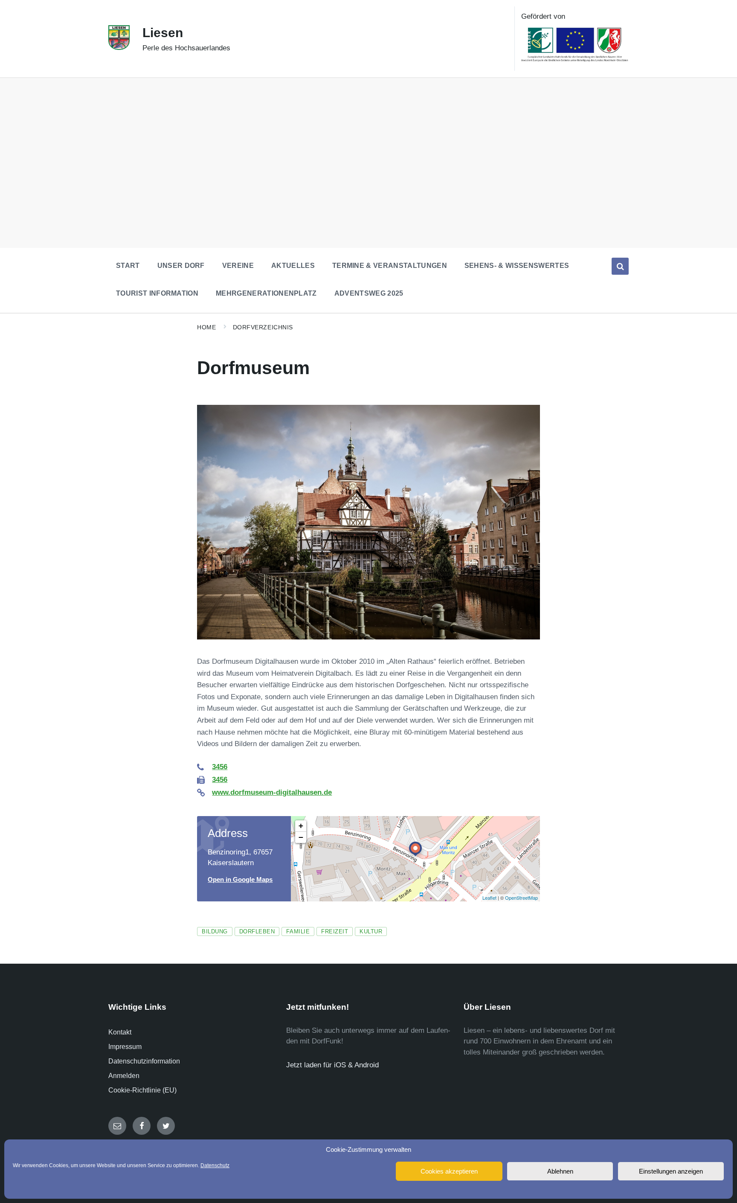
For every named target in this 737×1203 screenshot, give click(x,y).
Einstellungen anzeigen (671, 1171)
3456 (219, 767)
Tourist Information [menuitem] (157, 293)
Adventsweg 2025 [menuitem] (368, 293)
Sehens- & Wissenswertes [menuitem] (516, 265)
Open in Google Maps (240, 879)
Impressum (125, 1046)
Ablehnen (560, 1171)
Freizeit (334, 931)
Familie (298, 931)
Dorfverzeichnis (263, 327)
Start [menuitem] (128, 265)
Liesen (162, 33)
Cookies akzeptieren (449, 1171)
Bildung (215, 931)
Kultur (371, 931)
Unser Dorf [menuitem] (181, 265)
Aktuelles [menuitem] (293, 265)
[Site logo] (119, 48)
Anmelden (123, 1075)
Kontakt (119, 1032)
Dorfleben (257, 931)
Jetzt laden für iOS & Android (332, 1065)
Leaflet (489, 897)
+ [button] (301, 825)
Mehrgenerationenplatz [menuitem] (266, 293)
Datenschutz (214, 1165)
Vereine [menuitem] (238, 265)
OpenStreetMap (521, 897)
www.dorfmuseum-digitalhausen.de (272, 792)
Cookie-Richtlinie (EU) (142, 1090)
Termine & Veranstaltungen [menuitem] (389, 265)
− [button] (301, 837)
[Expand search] (620, 266)
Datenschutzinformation (144, 1061)
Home (206, 327)
